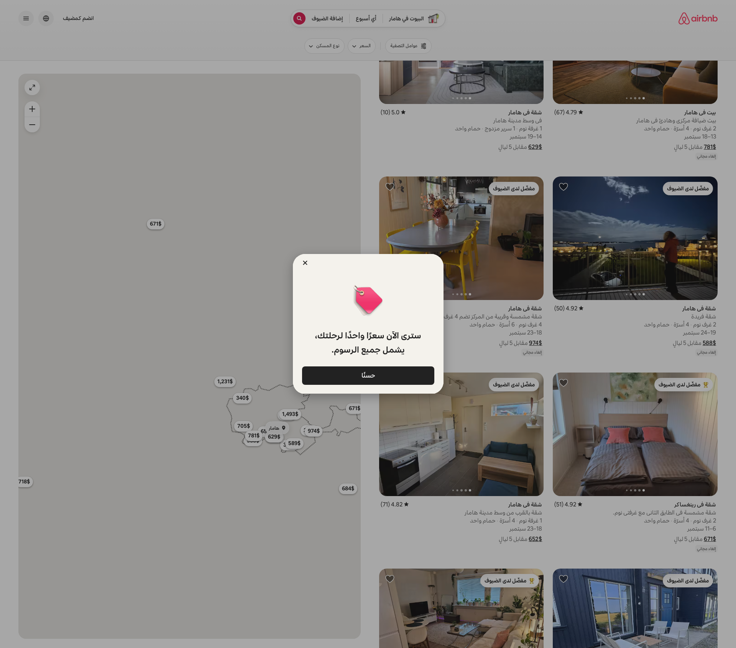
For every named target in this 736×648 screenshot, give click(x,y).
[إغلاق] (305, 263)
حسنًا (368, 375)
